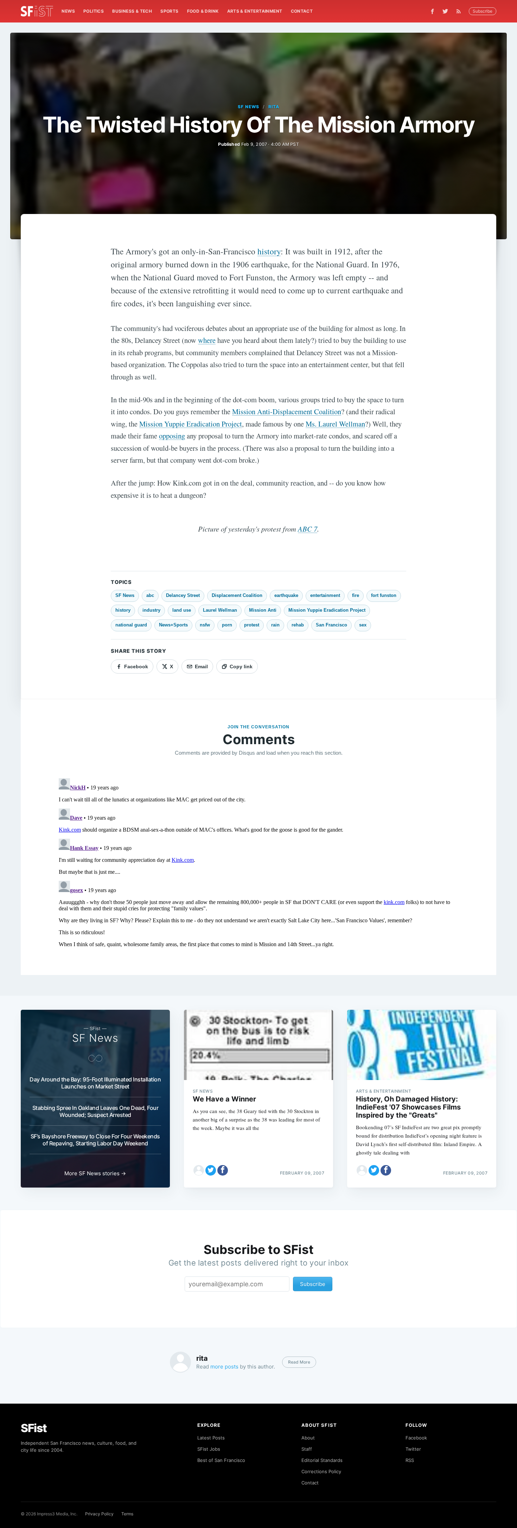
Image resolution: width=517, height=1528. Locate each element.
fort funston (383, 595)
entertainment (325, 595)
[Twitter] (445, 11)
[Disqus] (258, 863)
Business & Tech (132, 11)
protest (251, 625)
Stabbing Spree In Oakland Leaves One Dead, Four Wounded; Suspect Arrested (95, 1111)
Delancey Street (183, 595)
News (68, 11)
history (269, 251)
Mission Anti (262, 610)
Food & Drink (203, 11)
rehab (298, 625)
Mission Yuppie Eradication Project (190, 424)
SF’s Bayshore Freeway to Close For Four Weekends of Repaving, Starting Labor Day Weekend (95, 1140)
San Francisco (331, 625)
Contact (302, 11)
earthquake (286, 595)
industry (151, 610)
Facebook (416, 1438)
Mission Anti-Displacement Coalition (286, 411)
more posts (224, 1366)
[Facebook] (432, 11)
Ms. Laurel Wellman (335, 424)
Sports (169, 11)
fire (355, 595)
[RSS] (460, 11)
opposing (172, 436)
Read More (299, 1362)
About (308, 1438)
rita (273, 106)
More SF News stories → (95, 1173)
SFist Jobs (208, 1449)
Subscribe (482, 11)
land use (181, 610)
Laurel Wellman (220, 610)
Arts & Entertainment (254, 11)
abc (150, 595)
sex (362, 625)
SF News (249, 106)
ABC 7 (307, 529)
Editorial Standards (322, 1460)
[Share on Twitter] (211, 1170)
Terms (127, 1513)
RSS (410, 1460)
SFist (34, 1428)
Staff (306, 1449)
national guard (131, 625)
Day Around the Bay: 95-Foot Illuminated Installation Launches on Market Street (95, 1083)
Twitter (413, 1449)
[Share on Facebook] (223, 1170)
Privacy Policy (99, 1513)
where (207, 340)
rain (275, 625)
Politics (93, 11)
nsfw (205, 625)
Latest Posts (211, 1438)
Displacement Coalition (237, 595)
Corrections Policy (321, 1471)
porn (227, 625)
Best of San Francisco (221, 1460)
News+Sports (173, 625)
